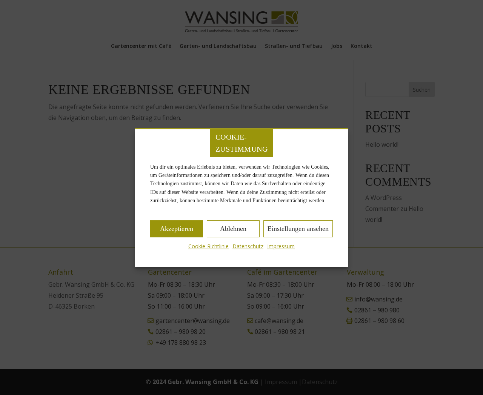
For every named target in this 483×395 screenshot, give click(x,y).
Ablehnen (233, 228)
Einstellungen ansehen (298, 228)
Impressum (281, 246)
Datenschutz (247, 246)
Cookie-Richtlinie (208, 246)
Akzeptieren (176, 228)
